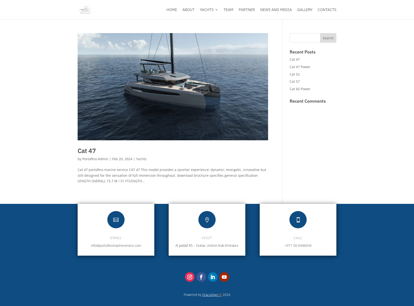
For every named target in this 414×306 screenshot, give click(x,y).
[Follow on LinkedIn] (213, 277)
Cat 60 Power (300, 89)
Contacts (327, 10)
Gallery (304, 10)
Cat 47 (87, 151)
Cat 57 (295, 81)
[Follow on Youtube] (224, 277)
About (188, 10)
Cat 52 (295, 74)
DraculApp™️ (212, 294)
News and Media (276, 10)
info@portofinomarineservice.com (116, 245)
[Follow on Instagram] (190, 277)
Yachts (206, 10)
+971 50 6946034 (298, 245)
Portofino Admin (95, 159)
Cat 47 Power (300, 67)
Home (172, 10)
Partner (247, 10)
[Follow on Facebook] (201, 277)
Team (228, 10)
